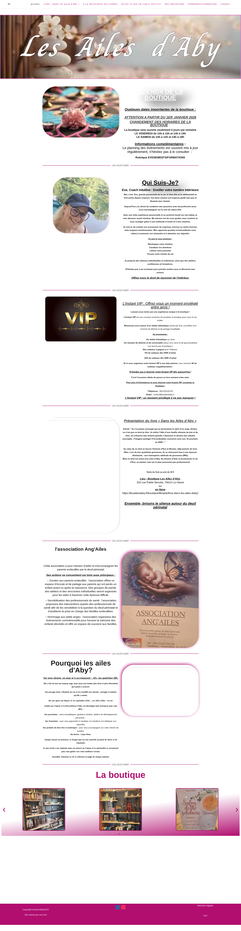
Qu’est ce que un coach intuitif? (141, 4)
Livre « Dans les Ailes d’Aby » (61, 4)
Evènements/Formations (202, 4)
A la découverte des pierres (100, 4)
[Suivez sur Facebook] (117, 907)
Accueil (35, 4)
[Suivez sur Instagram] (123, 907)
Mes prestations (174, 4)
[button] (4, 810)
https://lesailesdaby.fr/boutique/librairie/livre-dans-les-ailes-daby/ (160, 493)
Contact (225, 4)
